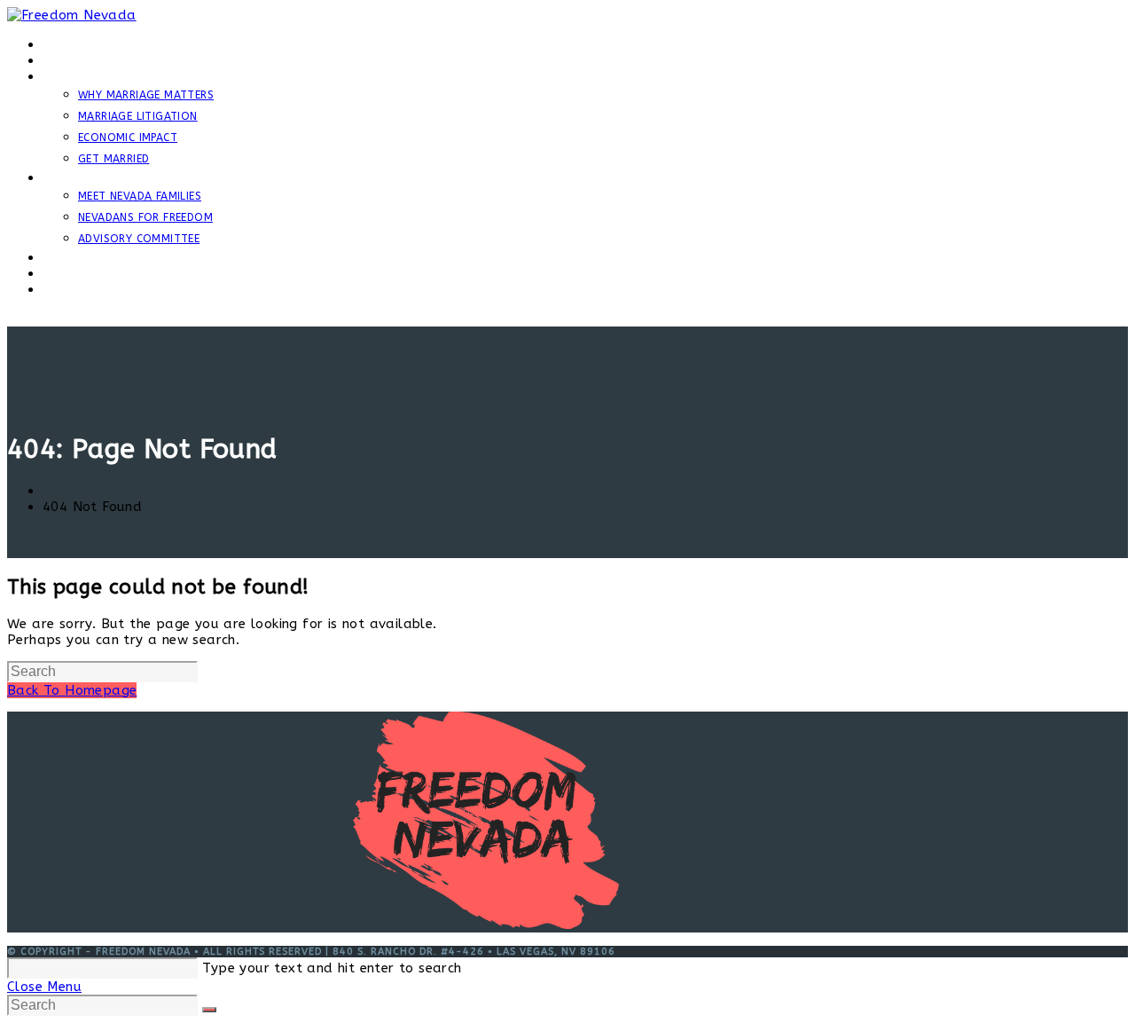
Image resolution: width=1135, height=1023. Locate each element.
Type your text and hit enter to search (331, 968)
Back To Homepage (72, 690)
